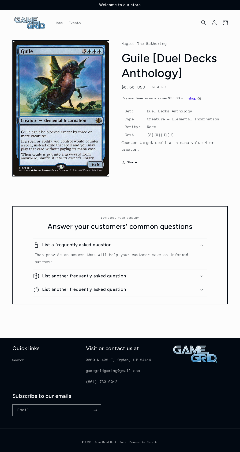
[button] (203, 22)
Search (18, 360)
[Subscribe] (95, 410)
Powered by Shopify (144, 442)
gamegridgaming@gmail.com (113, 371)
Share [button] (132, 162)
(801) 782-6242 (102, 382)
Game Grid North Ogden (111, 442)
